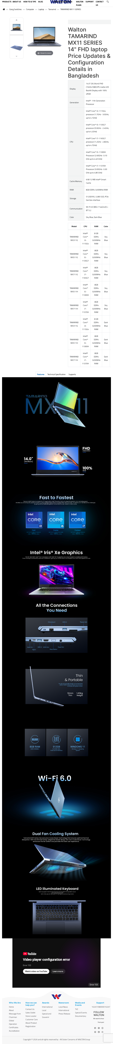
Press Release (64, 1013)
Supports (72, 374)
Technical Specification (56, 374)
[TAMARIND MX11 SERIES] (16, 28)
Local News (63, 1006)
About (11, 1010)
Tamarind (52, 9)
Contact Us (29, 1009)
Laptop (41, 9)
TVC (76, 1009)
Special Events (81, 1012)
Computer (30, 9)
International (47, 1006)
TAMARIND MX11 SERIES (70, 9)
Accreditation (14, 1030)
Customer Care (31, 1019)
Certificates (13, 1027)
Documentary (80, 1016)
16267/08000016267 (101, 1006)
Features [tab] (40, 374)
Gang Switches (15, 9)
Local (44, 1010)
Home (11, 1006)
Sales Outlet (30, 1012)
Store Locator (30, 1016)
